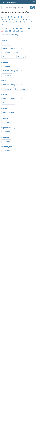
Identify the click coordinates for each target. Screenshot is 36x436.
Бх (2, 31)
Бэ (14, 31)
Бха (2, 34)
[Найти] (32, 7)
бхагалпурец (6, 147)
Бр (29, 28)
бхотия (4, 108)
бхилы (4, 95)
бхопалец (5, 137)
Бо (25, 28)
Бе (14, 28)
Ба (2, 28)
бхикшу (4, 62)
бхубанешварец (8, 128)
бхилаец (4, 118)
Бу (32, 28)
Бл (21, 28)
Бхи (7, 34)
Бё (10, 28)
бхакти (4, 40)
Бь (10, 31)
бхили (3, 81)
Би (17, 28)
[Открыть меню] (33, 2)
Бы (6, 31)
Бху (16, 34)
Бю (17, 31)
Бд (6, 28)
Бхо (12, 34)
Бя (22, 31)
